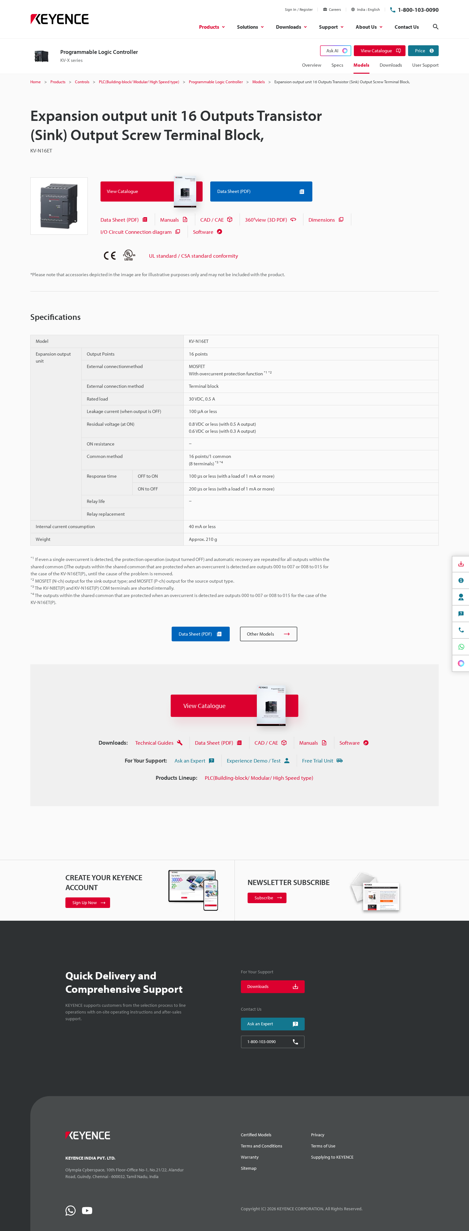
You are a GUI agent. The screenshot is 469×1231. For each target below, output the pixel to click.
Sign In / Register (299, 9)
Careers (335, 9)
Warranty (250, 1157)
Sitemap (249, 1168)
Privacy (317, 1135)
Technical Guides (154, 742)
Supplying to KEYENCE (332, 1157)
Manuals (169, 219)
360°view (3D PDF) (266, 219)
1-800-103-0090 (418, 9)
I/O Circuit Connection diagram (136, 231)
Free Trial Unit (317, 760)
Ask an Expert (190, 760)
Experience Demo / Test (254, 760)
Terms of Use (323, 1146)
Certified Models (256, 1135)
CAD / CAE (212, 219)
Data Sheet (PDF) (119, 219)
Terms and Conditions (261, 1146)
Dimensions (322, 219)
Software (203, 231)
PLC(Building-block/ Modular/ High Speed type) (259, 777)
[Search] (436, 27)
